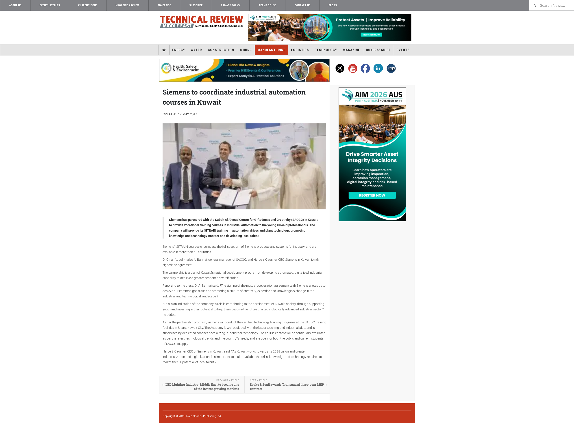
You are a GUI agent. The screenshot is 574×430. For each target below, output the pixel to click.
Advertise (164, 5)
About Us (15, 5)
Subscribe (196, 5)
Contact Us (302, 5)
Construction (221, 50)
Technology (326, 50)
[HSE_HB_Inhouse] (244, 70)
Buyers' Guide (378, 50)
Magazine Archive (127, 5)
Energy (178, 50)
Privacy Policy (230, 5)
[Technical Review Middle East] (201, 22)
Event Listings (49, 5)
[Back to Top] (3, 426)
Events (403, 50)
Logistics (300, 50)
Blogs (332, 5)
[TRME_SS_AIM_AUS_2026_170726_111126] (372, 154)
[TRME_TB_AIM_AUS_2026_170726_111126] (329, 27)
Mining (246, 50)
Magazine (351, 50)
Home (164, 50)
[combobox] (551, 5)
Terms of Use (267, 5)
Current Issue (87, 5)
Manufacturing (271, 50)
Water (196, 50)
